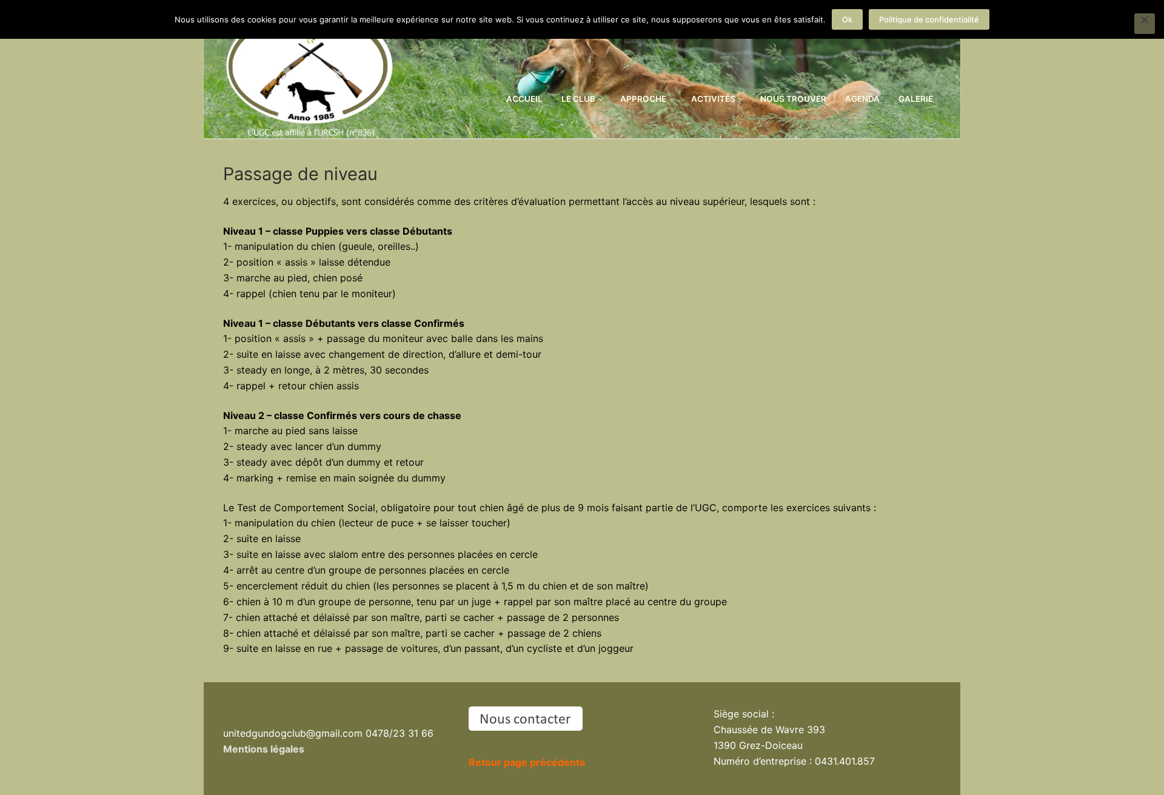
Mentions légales (263, 749)
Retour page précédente (527, 762)
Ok (847, 19)
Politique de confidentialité (929, 19)
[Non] (1144, 23)
